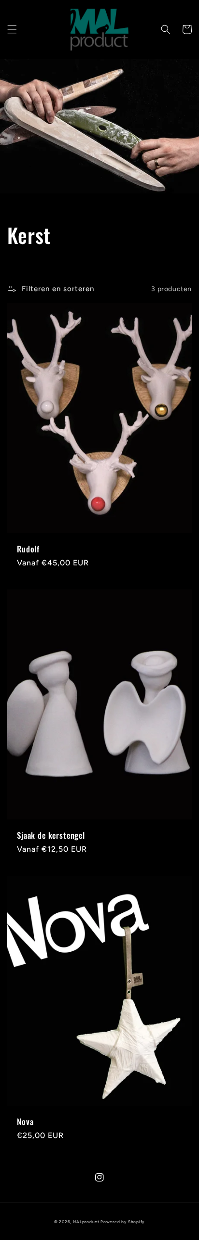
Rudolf (28, 549)
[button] (12, 29)
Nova (25, 1121)
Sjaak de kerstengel (51, 835)
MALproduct (86, 1221)
